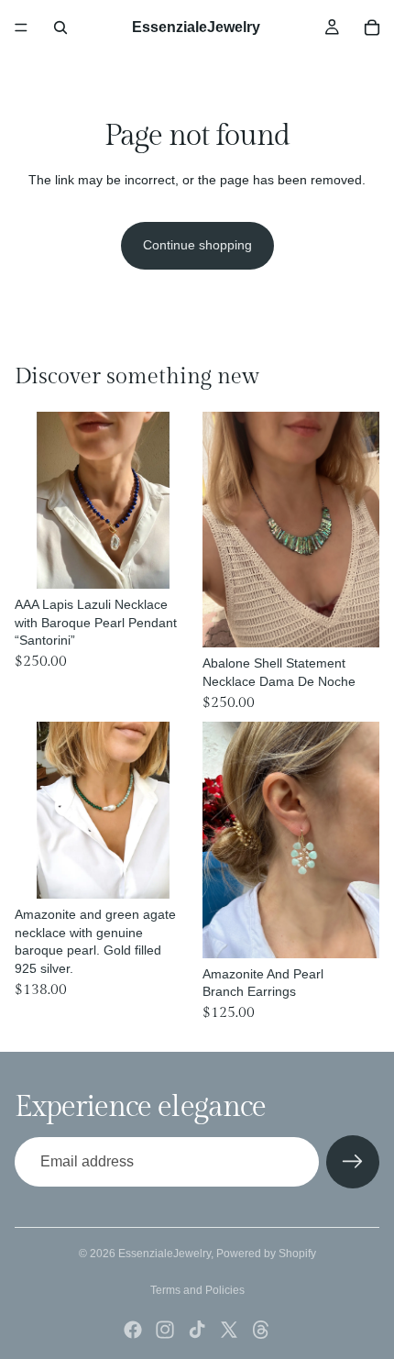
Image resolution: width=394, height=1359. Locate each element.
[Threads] (261, 1330)
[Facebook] (133, 1330)
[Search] (60, 27)
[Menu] (21, 27)
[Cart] (372, 27)
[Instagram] (165, 1330)
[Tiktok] (197, 1330)
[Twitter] (229, 1330)
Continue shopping (197, 245)
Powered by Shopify (266, 1253)
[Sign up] (352, 1161)
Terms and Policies (197, 1290)
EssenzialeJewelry (164, 1253)
